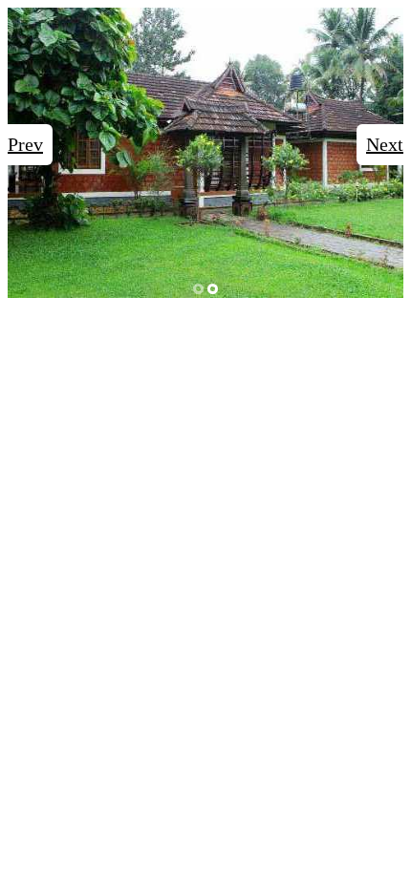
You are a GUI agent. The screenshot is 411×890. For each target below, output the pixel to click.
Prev (25, 144)
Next (384, 144)
